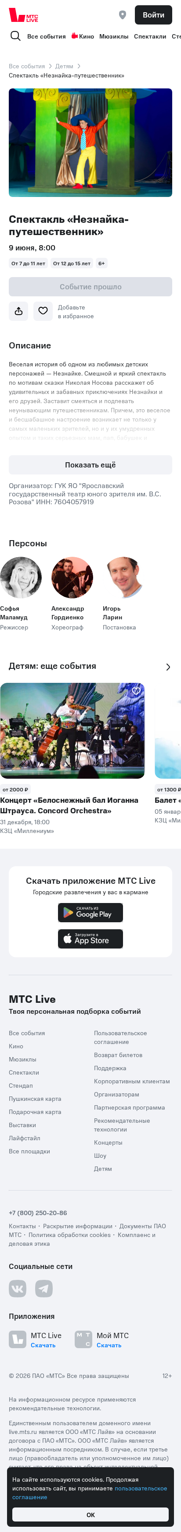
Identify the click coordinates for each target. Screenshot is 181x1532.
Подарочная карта (35, 1111)
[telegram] (44, 1288)
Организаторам (116, 1093)
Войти (153, 14)
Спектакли (150, 36)
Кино (86, 36)
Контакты (22, 1225)
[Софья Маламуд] (21, 577)
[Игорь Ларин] (124, 577)
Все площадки (29, 1150)
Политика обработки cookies (70, 1234)
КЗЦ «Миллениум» (27, 830)
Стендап (21, 1085)
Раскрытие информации (77, 1225)
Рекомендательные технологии (122, 1124)
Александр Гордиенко (67, 612)
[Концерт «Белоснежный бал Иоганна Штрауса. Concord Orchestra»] (72, 731)
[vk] (17, 1288)
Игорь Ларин (112, 612)
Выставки (22, 1124)
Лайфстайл (24, 1137)
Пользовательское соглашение (120, 1037)
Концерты (108, 1142)
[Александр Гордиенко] (72, 577)
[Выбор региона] (122, 15)
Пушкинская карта (35, 1098)
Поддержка (110, 1067)
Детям (64, 65)
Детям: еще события (52, 666)
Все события (46, 36)
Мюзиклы (114, 36)
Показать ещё (90, 464)
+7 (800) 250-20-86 (38, 1212)
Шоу (100, 1155)
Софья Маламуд (14, 612)
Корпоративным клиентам (132, 1080)
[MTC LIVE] (24, 15)
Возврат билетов (118, 1054)
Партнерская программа (129, 1107)
